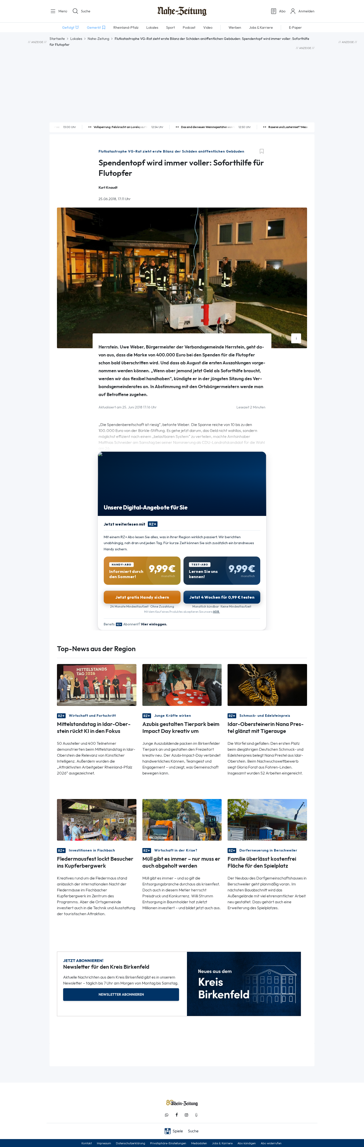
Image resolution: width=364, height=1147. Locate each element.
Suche (85, 11)
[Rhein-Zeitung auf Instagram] (186, 1115)
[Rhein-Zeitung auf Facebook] (176, 1115)
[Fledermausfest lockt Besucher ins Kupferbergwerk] (96, 819)
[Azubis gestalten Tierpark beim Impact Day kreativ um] (182, 684)
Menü (62, 11)
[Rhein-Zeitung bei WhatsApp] (166, 1115)
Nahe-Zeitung (98, 38)
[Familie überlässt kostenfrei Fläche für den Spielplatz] (267, 819)
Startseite (57, 38)
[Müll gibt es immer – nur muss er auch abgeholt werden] (182, 819)
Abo (282, 11)
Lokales (76, 38)
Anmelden (306, 11)
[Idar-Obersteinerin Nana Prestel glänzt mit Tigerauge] (267, 684)
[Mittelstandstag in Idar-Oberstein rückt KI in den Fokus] (96, 684)
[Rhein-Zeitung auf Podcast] (196, 1115)
